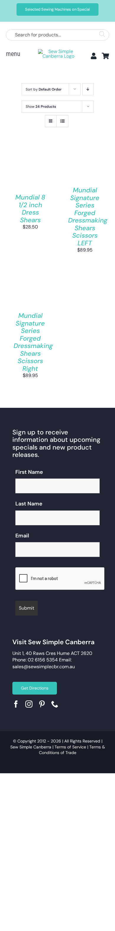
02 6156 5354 (43, 660)
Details (21, 173)
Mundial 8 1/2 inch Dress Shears (30, 208)
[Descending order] (88, 89)
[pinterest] (41, 704)
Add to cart (30, 162)
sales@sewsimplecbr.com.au (43, 666)
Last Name (28, 503)
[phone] (54, 704)
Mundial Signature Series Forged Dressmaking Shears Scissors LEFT (87, 216)
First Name (29, 472)
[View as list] (62, 121)
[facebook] (15, 704)
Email (22, 535)
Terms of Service (70, 747)
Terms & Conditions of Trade (72, 750)
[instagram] (28, 704)
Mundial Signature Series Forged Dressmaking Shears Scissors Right (33, 342)
